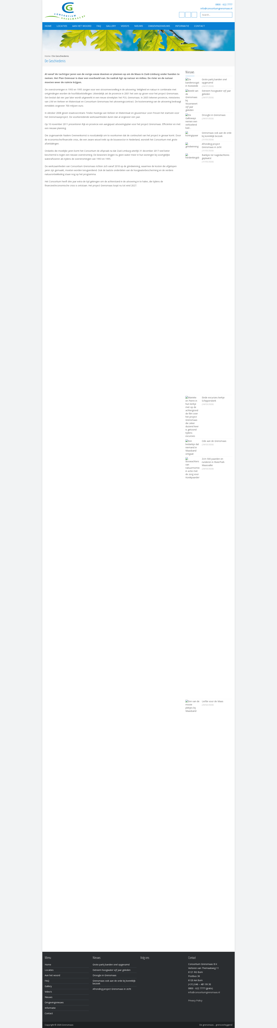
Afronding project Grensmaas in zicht (212, 145)
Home (48, 25)
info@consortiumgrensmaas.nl (216, 8)
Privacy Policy (195, 1000)
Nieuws (138, 25)
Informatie (182, 25)
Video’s (125, 25)
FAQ (99, 25)
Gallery (111, 25)
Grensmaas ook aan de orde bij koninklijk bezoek (216, 134)
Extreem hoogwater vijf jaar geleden (111, 970)
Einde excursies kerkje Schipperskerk (213, 399)
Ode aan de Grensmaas (214, 440)
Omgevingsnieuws (159, 25)
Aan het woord (81, 25)
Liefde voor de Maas (212, 701)
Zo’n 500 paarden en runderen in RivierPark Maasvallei (213, 462)
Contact (199, 25)
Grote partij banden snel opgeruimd (111, 964)
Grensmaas (67, 1024)
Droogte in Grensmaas (214, 115)
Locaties (62, 25)
